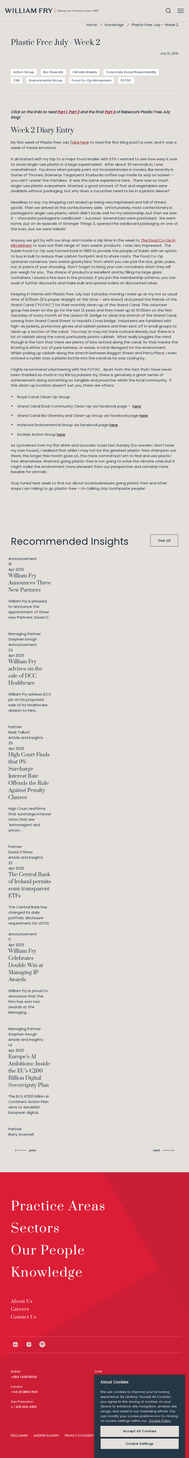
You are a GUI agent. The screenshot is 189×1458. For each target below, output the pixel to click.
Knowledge (114, 24)
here (137, 406)
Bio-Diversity (53, 72)
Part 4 (110, 111)
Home (91, 24)
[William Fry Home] (51, 10)
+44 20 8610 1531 (24, 1392)
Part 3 (74, 111)
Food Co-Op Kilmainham (91, 80)
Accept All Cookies (140, 1431)
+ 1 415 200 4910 (24, 1406)
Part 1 (62, 111)
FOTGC (126, 80)
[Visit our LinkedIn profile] (19, 1344)
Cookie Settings (140, 1443)
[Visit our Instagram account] (32, 1344)
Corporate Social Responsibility (131, 72)
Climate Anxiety (84, 72)
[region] (139, 1416)
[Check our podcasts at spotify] (42, 1344)
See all (164, 540)
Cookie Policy (160, 1420)
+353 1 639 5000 (24, 1377)
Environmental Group (46, 80)
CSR (16, 80)
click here (80, 142)
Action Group (23, 72)
